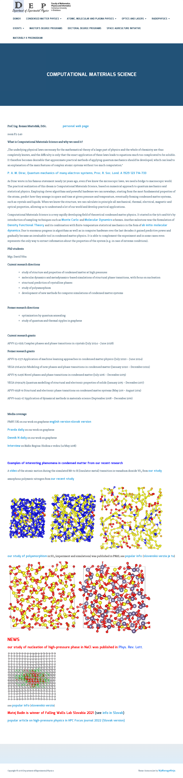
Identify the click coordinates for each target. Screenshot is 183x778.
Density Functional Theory (26, 225)
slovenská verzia (42, 705)
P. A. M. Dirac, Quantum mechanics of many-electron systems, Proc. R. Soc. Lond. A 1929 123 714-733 (77, 173)
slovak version (81, 422)
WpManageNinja (166, 770)
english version (60, 422)
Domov (17, 19)
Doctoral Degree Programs (84, 28)
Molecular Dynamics (98, 220)
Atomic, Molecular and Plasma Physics (91, 19)
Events (17, 28)
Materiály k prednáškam (28, 38)
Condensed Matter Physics (43, 19)
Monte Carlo (70, 220)
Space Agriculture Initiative (124, 28)
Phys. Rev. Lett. (131, 647)
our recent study (62, 479)
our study (155, 471)
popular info (134, 556)
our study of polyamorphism (27, 556)
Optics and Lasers (133, 19)
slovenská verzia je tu (159, 556)
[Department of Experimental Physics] (7, 3)
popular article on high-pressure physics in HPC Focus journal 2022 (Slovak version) (66, 720)
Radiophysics (160, 19)
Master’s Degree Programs (45, 28)
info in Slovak (113, 713)
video (13, 471)
